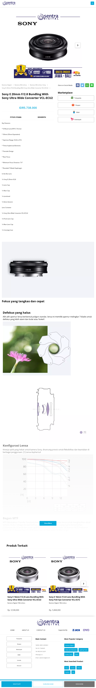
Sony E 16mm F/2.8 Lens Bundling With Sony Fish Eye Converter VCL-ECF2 (67, 598)
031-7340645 (40, 648)
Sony (66, 668)
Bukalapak (19, 649)
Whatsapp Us (38, 654)
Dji (73, 672)
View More (79, 684)
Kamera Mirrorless (21, 85)
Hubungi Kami (48, 684)
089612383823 (41, 645)
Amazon (19, 665)
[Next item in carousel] (77, 45)
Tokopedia (19, 638)
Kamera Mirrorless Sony (38, 85)
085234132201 (40, 651)
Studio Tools (68, 654)
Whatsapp (17, 684)
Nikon (79, 668)
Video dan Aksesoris (71, 650)
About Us (25, 630)
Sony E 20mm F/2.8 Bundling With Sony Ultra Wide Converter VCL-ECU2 (25, 88)
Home (12, 630)
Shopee (19, 644)
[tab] (16, 118)
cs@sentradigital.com (42, 658)
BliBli (19, 655)
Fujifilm (67, 672)
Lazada (19, 660)
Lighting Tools (83, 650)
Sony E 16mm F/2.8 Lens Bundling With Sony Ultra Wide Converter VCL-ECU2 (25, 598)
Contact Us (41, 630)
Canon (72, 668)
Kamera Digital (7, 85)
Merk (76, 654)
